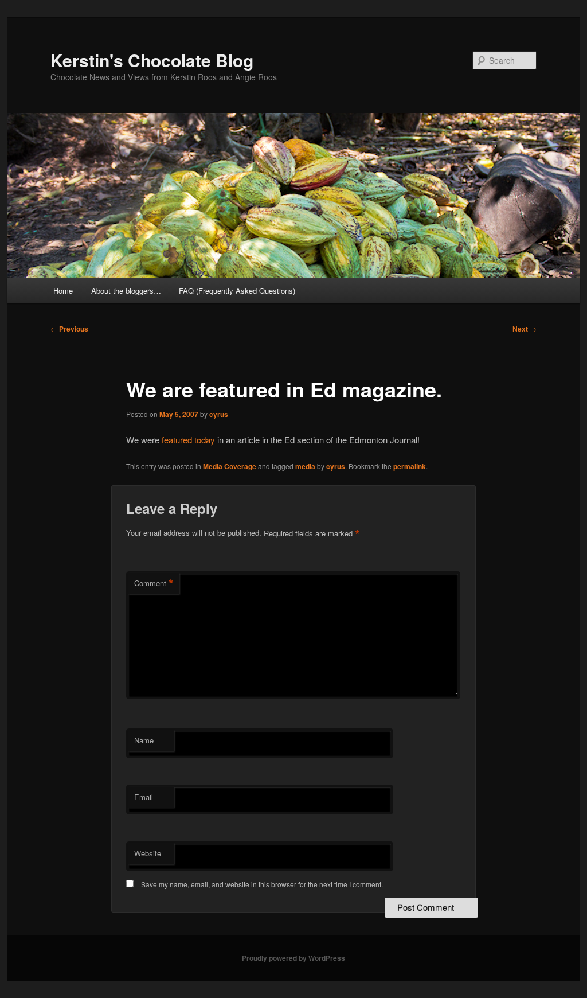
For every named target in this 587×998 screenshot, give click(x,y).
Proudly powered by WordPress (293, 958)
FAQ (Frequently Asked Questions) (237, 290)
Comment (154, 583)
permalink (409, 466)
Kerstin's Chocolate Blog (151, 60)
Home (63, 290)
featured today (189, 440)
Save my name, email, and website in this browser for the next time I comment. (262, 884)
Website (147, 853)
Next (524, 328)
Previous (69, 328)
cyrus (218, 414)
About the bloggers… (126, 290)
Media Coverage (229, 466)
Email (143, 797)
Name (144, 740)
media (305, 466)
